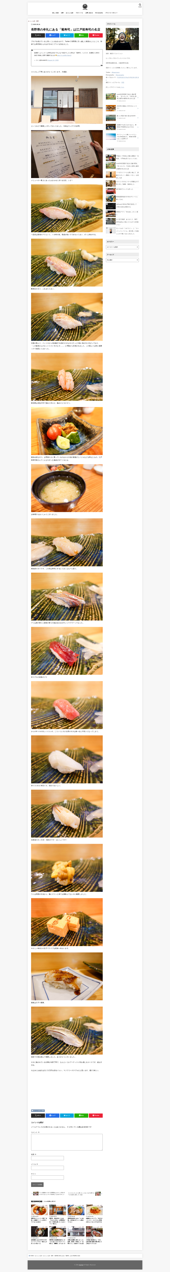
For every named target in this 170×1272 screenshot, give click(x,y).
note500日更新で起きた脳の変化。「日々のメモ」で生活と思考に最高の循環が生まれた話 (127, 166)
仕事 (62, 13)
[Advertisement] (47, 1088)
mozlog (81, 1265)
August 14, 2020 (53, 60)
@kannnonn (116, 72)
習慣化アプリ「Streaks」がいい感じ (127, 213)
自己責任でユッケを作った (124, 189)
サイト (33, 1174)
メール (34, 1164)
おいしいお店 (69, 13)
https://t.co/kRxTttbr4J (64, 55)
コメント (35, 1132)
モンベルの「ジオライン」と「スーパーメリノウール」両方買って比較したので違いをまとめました (127, 231)
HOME (32, 1255)
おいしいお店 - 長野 (33, 21)
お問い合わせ (89, 13)
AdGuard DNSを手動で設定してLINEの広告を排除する (126, 205)
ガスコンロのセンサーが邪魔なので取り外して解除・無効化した (127, 183)
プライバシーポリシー (111, 13)
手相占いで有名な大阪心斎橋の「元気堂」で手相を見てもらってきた (127, 157)
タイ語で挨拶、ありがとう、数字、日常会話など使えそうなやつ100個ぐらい (127, 222)
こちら (122, 87)
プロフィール (79, 13)
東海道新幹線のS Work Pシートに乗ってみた (127, 198)
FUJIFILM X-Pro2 (123, 77)
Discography (99, 13)
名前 (33, 1154)
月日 (122, 82)
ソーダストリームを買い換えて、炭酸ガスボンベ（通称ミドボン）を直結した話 (127, 175)
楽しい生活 (55, 13)
